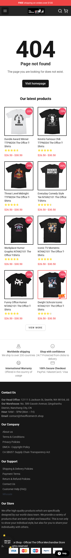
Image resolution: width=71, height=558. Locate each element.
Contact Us (9, 484)
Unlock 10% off (7, 542)
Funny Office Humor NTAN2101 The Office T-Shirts (17, 306)
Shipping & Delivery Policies (18, 468)
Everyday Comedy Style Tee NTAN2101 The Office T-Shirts (52, 197)
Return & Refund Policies (16, 478)
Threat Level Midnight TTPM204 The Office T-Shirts (17, 197)
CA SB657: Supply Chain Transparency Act (26, 452)
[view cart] (66, 11)
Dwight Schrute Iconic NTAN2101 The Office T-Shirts (51, 306)
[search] (60, 11)
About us (8, 431)
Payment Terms (11, 473)
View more (36, 327)
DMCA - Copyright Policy (16, 447)
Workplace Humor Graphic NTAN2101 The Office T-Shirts (17, 251)
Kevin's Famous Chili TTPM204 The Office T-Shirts (50, 143)
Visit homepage (35, 83)
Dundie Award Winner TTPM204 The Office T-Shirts (17, 143)
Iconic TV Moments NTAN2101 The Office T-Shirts (51, 251)
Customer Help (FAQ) (14, 489)
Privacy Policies (11, 441)
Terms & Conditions (13, 436)
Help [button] (64, 553)
